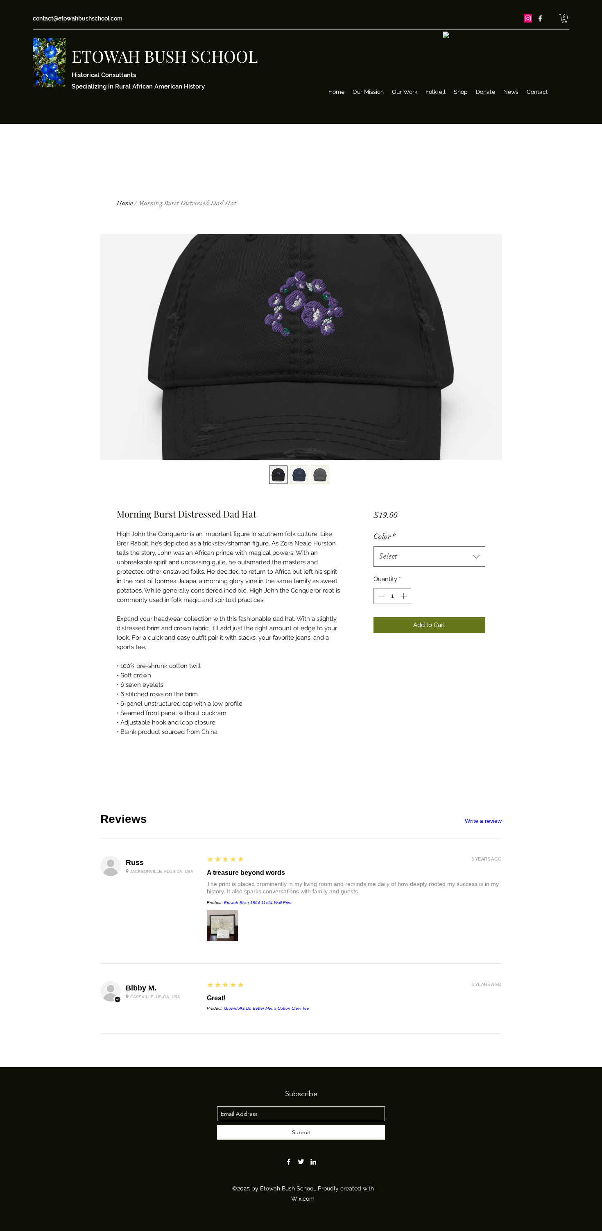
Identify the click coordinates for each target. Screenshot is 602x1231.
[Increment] (404, 596)
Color (384, 536)
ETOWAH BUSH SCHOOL (165, 56)
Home (125, 203)
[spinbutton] (392, 596)
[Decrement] (380, 596)
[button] (564, 18)
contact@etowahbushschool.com (77, 18)
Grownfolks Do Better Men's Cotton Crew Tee (266, 1008)
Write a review (483, 821)
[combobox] (429, 556)
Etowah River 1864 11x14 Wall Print (258, 902)
